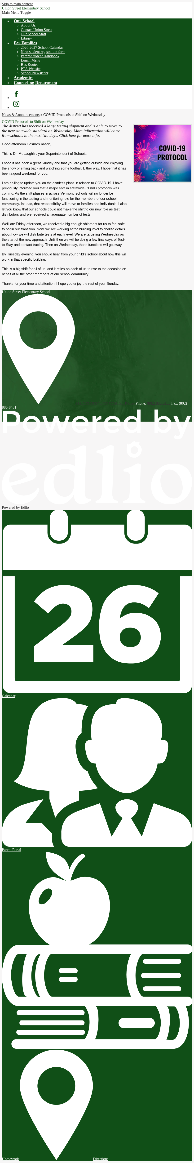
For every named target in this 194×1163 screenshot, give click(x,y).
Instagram (16, 104)
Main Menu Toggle (16, 12)
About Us (28, 25)
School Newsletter (34, 73)
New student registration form (43, 52)
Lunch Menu (30, 60)
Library (26, 38)
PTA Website (30, 69)
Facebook (16, 94)
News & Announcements (21, 115)
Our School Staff (33, 34)
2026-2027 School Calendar (42, 47)
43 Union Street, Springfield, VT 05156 (105, 403)
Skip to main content (17, 4)
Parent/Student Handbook (40, 56)
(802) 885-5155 (158, 403)
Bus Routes (29, 64)
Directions (100, 1159)
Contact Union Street (36, 30)
